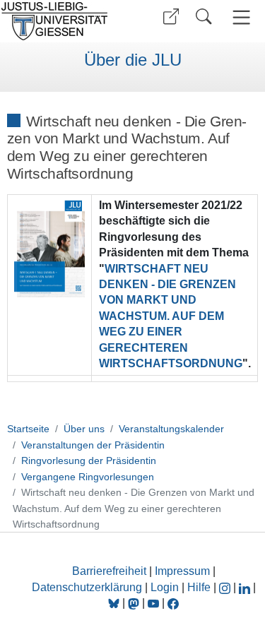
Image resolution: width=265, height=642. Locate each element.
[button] (171, 17)
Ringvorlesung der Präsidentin (88, 460)
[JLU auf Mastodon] (135, 603)
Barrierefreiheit (109, 571)
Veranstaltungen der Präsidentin (93, 445)
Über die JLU (133, 60)
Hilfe (199, 587)
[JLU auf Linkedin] (246, 587)
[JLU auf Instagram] (226, 587)
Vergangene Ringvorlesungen (87, 476)
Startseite (28, 428)
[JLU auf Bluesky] (115, 603)
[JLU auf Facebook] (173, 603)
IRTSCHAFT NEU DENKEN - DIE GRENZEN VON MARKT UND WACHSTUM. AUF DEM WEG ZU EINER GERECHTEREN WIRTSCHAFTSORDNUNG (170, 316)
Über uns (84, 428)
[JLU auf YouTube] (153, 603)
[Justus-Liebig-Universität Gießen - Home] (64, 21)
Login (166, 587)
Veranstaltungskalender (171, 428)
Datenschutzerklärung (87, 587)
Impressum (182, 571)
